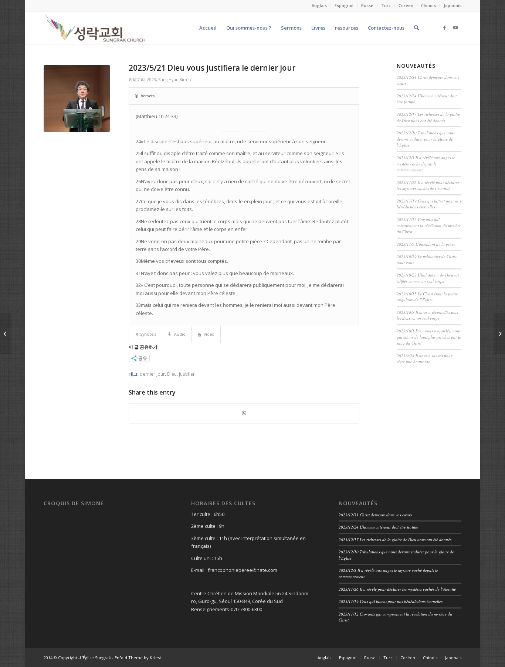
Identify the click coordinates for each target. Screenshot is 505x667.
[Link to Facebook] (444, 27)
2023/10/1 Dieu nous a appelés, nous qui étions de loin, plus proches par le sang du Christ (429, 337)
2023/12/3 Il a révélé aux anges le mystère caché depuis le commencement (426, 163)
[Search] (416, 27)
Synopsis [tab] (148, 334)
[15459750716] (77, 98)
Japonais (452, 5)
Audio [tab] (179, 334)
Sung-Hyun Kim (172, 79)
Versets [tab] (148, 95)
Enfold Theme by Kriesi (138, 657)
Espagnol (344, 5)
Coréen (406, 5)
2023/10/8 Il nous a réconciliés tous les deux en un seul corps (427, 315)
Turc (386, 5)
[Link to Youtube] (455, 27)
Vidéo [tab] (209, 334)
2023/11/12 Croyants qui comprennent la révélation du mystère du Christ (429, 225)
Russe (367, 5)
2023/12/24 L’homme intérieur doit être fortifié (378, 527)
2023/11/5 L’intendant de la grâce (426, 244)
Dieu (172, 374)
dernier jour (152, 374)
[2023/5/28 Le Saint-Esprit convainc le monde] (499, 333)
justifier (187, 374)
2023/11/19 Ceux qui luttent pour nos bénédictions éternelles (429, 204)
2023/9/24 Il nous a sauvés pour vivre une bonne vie (424, 359)
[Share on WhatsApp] (244, 413)
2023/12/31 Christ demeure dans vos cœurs (375, 514)
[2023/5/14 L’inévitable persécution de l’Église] (5, 333)
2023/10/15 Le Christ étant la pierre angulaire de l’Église (427, 297)
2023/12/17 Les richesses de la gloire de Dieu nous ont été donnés (428, 117)
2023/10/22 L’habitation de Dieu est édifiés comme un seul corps (428, 278)
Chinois (428, 5)
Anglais (319, 5)
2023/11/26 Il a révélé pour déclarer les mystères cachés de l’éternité (428, 185)
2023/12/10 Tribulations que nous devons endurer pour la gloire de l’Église (426, 139)
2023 (151, 79)
